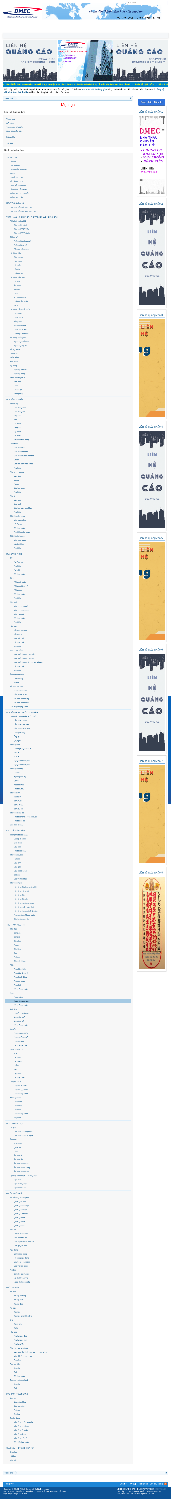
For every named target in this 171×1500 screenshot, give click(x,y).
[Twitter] (84, 1497)
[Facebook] (78, 1497)
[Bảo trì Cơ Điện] (94, 1497)
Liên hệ (123, 1483)
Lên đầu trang (156, 1483)
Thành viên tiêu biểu (14, 127)
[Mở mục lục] (131, 98)
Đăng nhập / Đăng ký (151, 102)
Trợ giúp (9, 143)
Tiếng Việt (9, 1483)
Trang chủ (10, 119)
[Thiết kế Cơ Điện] (89, 1497)
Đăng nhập (10, 137)
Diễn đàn (10, 123)
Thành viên (43, 29)
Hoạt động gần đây (14, 131)
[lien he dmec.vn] (30, 80)
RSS (165, 1483)
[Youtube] (99, 1497)
